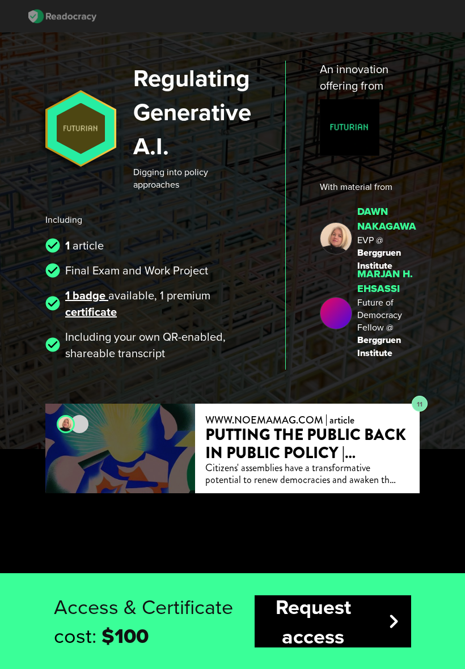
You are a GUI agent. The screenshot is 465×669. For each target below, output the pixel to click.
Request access (342, 621)
